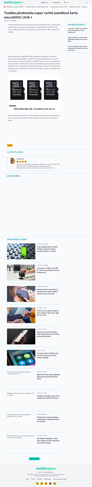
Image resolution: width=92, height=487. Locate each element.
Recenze (85, 7)
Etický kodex (47, 479)
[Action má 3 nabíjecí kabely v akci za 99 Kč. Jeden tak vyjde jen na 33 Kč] (21, 315)
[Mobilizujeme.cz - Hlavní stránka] (13, 2)
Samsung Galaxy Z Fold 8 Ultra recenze (37, 7)
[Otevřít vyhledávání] (86, 2)
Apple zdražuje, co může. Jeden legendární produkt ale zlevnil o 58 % (78, 39)
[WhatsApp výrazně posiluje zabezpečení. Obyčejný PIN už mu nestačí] (21, 422)
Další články (34, 458)
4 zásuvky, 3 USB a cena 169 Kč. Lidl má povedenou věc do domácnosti (78, 30)
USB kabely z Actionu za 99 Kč (15, 7)
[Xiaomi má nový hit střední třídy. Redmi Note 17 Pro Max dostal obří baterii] (21, 336)
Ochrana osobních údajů (59, 479)
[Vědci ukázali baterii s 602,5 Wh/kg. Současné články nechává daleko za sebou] (21, 251)
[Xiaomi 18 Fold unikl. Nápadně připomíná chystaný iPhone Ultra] (21, 379)
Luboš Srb (6, 20)
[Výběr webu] (23, 2)
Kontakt (39, 479)
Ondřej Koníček (40, 286)
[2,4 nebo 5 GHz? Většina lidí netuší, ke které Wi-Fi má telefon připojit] (21, 358)
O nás (27, 479)
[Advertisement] (34, 44)
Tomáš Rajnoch (40, 244)
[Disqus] (46, 197)
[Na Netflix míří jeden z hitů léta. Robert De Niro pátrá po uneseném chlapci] (21, 443)
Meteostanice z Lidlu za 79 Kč (58, 7)
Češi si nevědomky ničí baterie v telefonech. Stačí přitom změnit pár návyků (78, 48)
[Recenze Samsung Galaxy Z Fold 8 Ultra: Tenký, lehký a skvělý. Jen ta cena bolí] (21, 294)
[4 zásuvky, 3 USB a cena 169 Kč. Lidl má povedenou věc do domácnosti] (21, 273)
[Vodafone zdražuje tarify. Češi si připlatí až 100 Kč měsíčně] (21, 400)
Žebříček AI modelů (75, 7)
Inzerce (33, 479)
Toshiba (10, 145)
